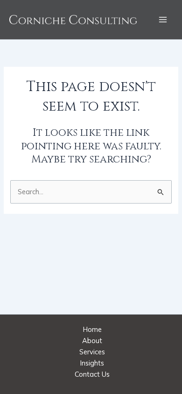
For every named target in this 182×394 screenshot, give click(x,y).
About (92, 340)
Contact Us (92, 374)
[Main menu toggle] (163, 19)
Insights (92, 363)
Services (92, 351)
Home (92, 329)
